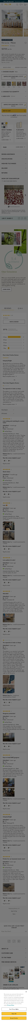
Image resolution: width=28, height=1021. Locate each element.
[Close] (26, 991)
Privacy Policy (10, 1005)
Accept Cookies (14, 1018)
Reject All (14, 1013)
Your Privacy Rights (14, 1009)
